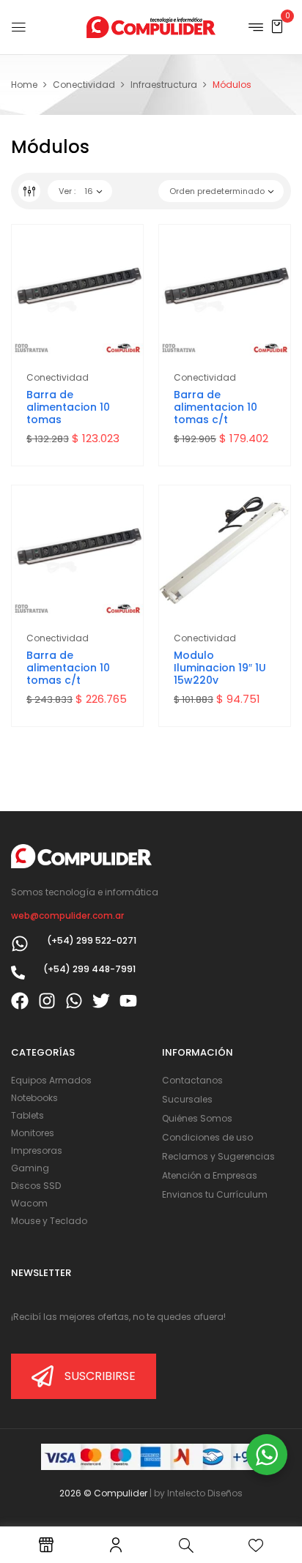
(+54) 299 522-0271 (91, 940)
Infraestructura (163, 84)
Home (24, 84)
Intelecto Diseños (205, 1493)
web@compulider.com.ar (67, 915)
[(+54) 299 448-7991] (18, 973)
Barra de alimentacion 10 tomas (68, 407)
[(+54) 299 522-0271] (20, 943)
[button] (277, 26)
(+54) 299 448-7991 (89, 969)
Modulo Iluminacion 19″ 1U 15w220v (220, 667)
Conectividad (84, 84)
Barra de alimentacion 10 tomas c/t (215, 407)
